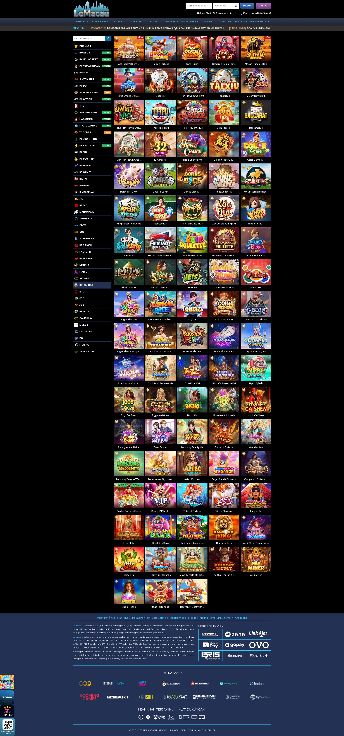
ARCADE (136, 21)
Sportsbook (190, 21)
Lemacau (78, 625)
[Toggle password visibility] (236, 6)
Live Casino (100, 21)
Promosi (261, 21)
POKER (208, 21)
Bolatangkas (244, 21)
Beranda (82, 21)
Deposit (225, 21)
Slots (118, 21)
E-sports (172, 21)
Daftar (263, 5)
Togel (154, 21)
